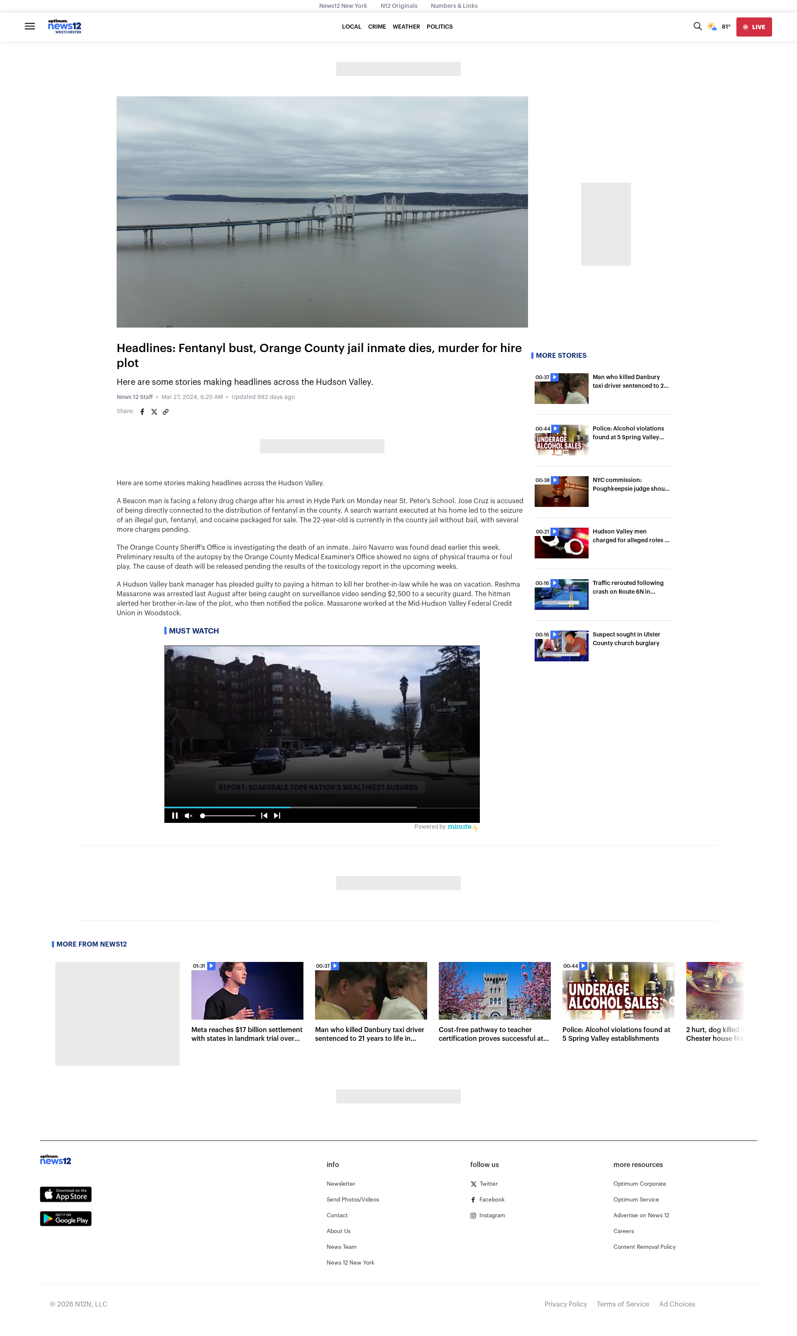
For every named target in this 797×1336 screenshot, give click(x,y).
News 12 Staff (135, 397)
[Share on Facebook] (142, 412)
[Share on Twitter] (154, 412)
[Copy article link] (165, 412)
